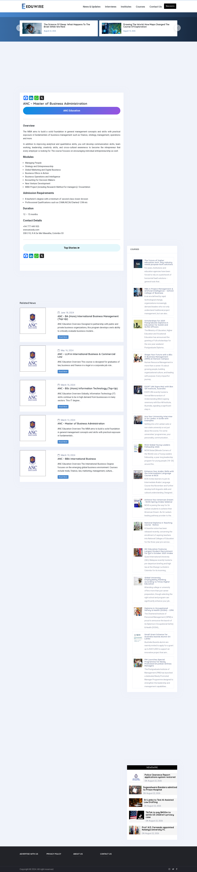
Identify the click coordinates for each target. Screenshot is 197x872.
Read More (63, 337)
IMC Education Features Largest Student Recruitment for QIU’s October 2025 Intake (158, 551)
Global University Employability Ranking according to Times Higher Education (157, 580)
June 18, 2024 (67, 312)
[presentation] (19, 28)
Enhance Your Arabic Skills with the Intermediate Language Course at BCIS (159, 473)
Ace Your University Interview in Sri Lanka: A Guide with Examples (158, 418)
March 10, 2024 (68, 455)
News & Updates (92, 6)
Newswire (170, 6)
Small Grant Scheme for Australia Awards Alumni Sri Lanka (157, 636)
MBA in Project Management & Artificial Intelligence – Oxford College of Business (158, 291)
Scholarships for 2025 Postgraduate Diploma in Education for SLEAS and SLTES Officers (156, 324)
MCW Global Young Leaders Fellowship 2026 (157, 446)
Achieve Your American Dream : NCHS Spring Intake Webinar (158, 501)
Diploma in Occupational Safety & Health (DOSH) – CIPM (159, 609)
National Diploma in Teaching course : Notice (158, 524)
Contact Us (156, 6)
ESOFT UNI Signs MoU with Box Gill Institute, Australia (158, 387)
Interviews (110, 6)
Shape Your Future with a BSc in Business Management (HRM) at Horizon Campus (158, 356)
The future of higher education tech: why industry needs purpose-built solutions (158, 262)
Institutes (126, 6)
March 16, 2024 (68, 385)
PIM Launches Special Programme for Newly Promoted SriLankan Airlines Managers (157, 662)
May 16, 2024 (67, 350)
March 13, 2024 (68, 420)
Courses (140, 6)
